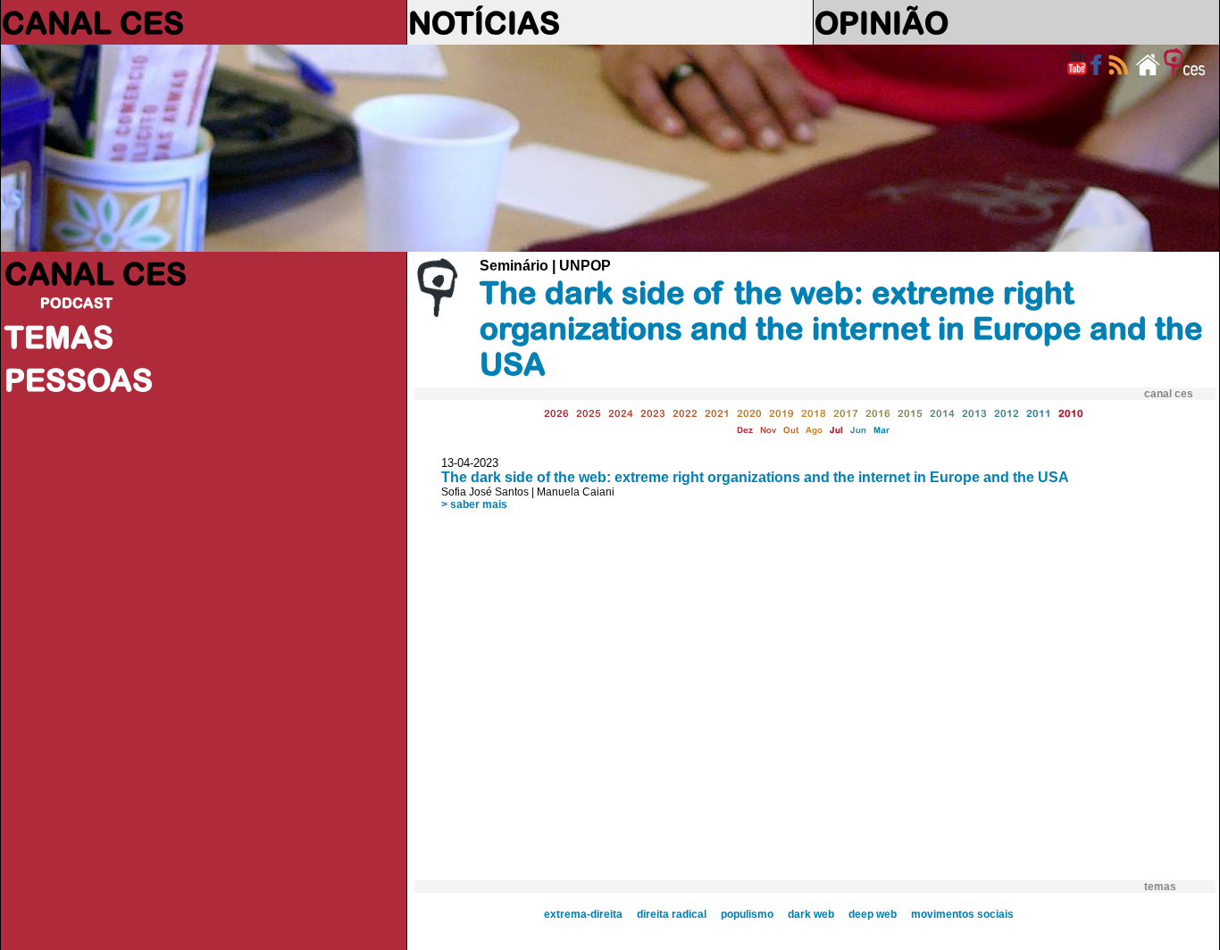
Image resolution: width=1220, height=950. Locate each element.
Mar (881, 430)
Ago (814, 430)
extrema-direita (583, 914)
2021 (717, 413)
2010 (1070, 413)
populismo (747, 914)
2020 (749, 413)
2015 (910, 413)
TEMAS (58, 336)
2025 (588, 413)
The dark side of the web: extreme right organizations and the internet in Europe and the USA (755, 477)
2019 (781, 413)
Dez (745, 430)
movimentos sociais (962, 914)
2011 (1038, 413)
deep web (872, 914)
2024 (620, 413)
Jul (836, 430)
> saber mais (474, 504)
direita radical (671, 914)
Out (790, 430)
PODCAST (76, 303)
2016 (877, 413)
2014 (942, 413)
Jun (858, 430)
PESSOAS (78, 379)
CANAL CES (93, 22)
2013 (974, 413)
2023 (652, 413)
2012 (1006, 413)
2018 (813, 413)
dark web (811, 914)
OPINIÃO (881, 22)
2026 (556, 413)
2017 (845, 413)
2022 (685, 413)
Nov (768, 430)
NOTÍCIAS (484, 22)
